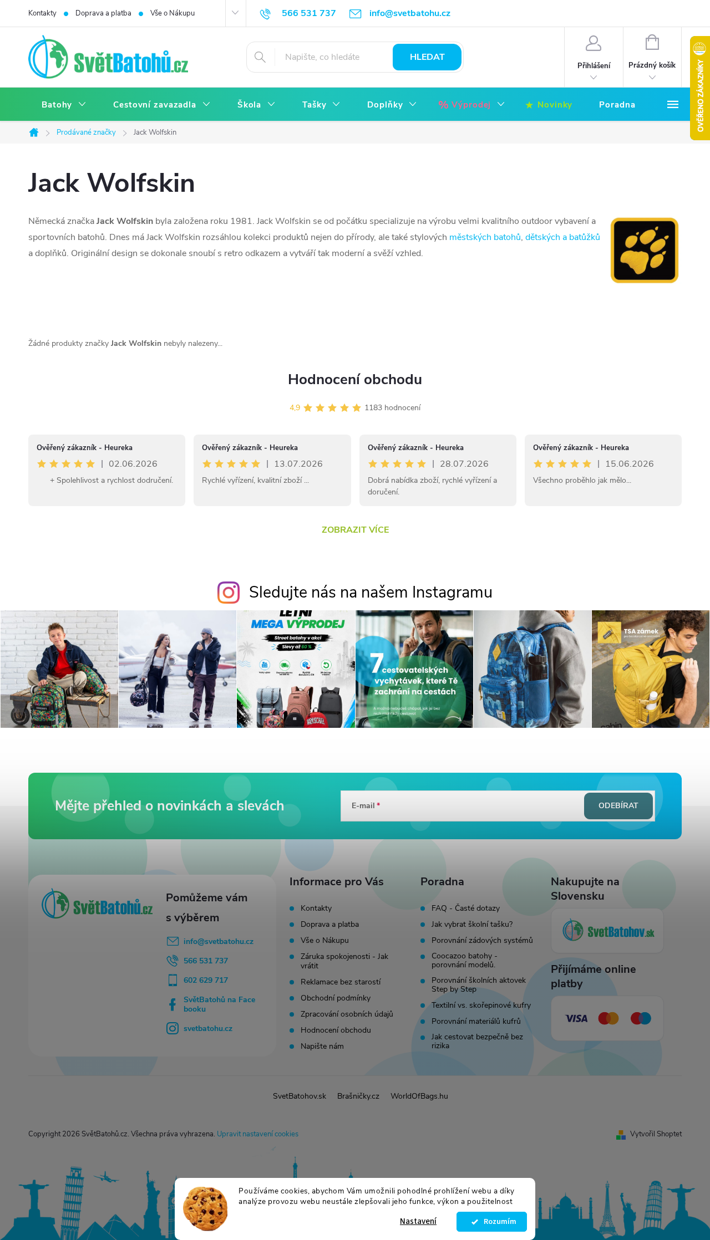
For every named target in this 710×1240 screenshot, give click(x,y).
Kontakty (42, 13)
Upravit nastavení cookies (257, 1134)
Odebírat (618, 805)
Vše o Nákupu (172, 13)
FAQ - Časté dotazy (466, 908)
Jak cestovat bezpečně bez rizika (477, 1041)
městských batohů (485, 237)
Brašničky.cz (358, 1096)
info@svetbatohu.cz (218, 941)
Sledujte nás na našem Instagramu (371, 592)
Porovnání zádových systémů (482, 940)
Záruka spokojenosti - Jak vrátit (344, 961)
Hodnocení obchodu (355, 379)
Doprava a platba (103, 13)
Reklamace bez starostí (341, 982)
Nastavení (418, 1221)
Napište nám (322, 1046)
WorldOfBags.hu (419, 1096)
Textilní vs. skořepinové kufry (481, 1005)
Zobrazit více (355, 530)
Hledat (427, 57)
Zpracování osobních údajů (347, 1014)
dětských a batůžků (562, 237)
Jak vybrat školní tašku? (472, 924)
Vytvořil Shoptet (656, 1134)
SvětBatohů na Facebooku (219, 1004)
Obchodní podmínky (336, 998)
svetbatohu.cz (208, 1028)
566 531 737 (206, 961)
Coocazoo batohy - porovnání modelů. (465, 960)
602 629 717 (206, 980)
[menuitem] (64, 105)
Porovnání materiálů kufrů (476, 1021)
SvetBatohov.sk (299, 1096)
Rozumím (497, 1221)
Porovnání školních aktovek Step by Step (479, 985)
